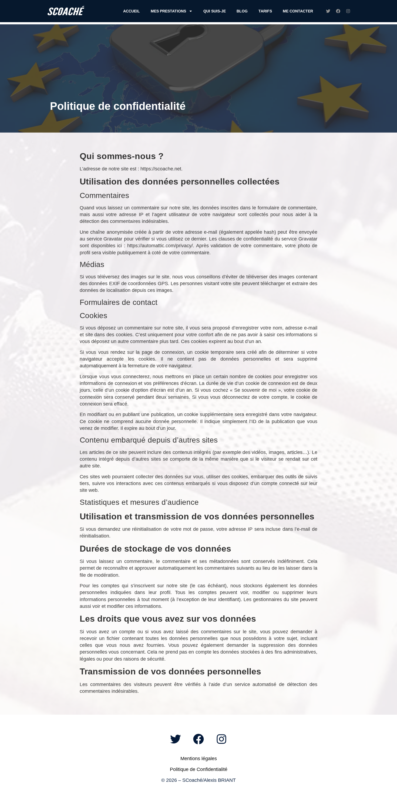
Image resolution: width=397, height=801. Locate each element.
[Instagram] (348, 11)
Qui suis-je (214, 11)
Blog (242, 11)
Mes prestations (168, 11)
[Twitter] (328, 11)
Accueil (131, 11)
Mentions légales (198, 758)
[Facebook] (338, 11)
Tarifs (265, 11)
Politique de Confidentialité (198, 769)
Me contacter (298, 11)
